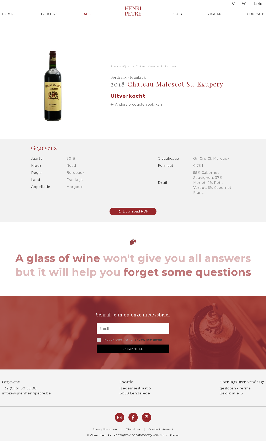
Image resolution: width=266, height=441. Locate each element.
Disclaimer (133, 429)
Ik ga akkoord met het (133, 339)
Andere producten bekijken (137, 104)
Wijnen (126, 66)
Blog (177, 14)
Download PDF (135, 211)
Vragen (214, 14)
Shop (89, 14)
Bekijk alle (230, 393)
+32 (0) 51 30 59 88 (19, 388)
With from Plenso (166, 435)
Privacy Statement (105, 429)
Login (258, 3)
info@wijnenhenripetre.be (26, 393)
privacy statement (148, 339)
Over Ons (48, 14)
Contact (255, 14)
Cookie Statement (160, 429)
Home (7, 14)
